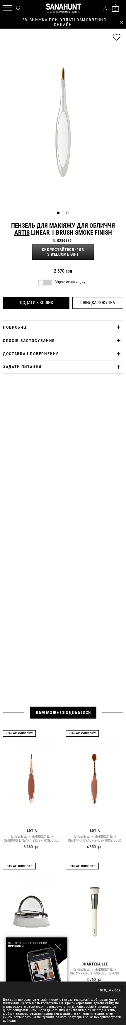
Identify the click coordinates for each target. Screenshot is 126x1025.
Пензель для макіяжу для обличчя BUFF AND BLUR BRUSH (94, 972)
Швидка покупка (97, 302)
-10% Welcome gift (19, 733)
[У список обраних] (116, 37)
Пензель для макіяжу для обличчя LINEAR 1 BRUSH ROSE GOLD (31, 839)
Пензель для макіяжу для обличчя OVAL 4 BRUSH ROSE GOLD (94, 839)
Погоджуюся (109, 990)
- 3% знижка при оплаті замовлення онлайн (63, 22)
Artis (22, 232)
